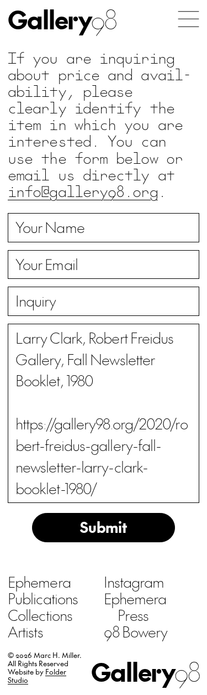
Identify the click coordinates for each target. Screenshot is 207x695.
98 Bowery (136, 631)
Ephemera (39, 582)
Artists (25, 631)
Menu (188, 19)
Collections (40, 615)
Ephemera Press (135, 606)
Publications (43, 598)
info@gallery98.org (83, 190)
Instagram (134, 582)
